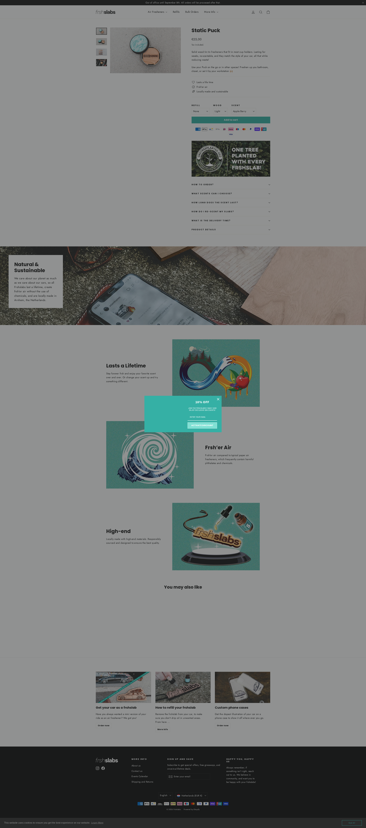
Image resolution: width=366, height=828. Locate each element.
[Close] (218, 399)
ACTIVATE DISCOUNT (202, 425)
